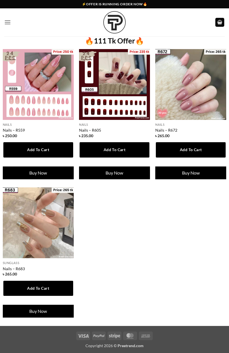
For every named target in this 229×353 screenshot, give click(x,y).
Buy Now (38, 172)
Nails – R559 (14, 130)
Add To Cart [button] (38, 149)
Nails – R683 (14, 268)
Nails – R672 (166, 130)
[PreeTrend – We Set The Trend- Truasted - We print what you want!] (114, 22)
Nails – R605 (90, 130)
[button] (7, 22)
